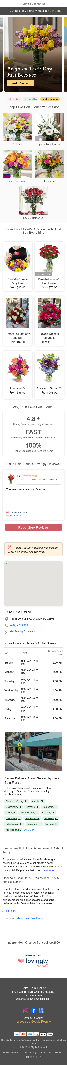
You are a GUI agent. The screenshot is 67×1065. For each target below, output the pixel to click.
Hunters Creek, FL (29, 812)
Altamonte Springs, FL (17, 801)
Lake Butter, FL (32, 818)
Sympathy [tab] (31, 99)
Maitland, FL (51, 823)
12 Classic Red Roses (26, 479)
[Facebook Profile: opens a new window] (33, 1010)
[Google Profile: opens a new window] (41, 1010)
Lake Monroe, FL (14, 823)
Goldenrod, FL (50, 806)
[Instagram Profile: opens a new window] (25, 1010)
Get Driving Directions (22, 631)
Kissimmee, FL (13, 818)
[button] (59, 1056)
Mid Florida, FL (13, 829)
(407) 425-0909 (19, 625)
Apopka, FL (37, 801)
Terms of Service (10, 1052)
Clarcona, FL (32, 806)
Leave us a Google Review (33, 1021)
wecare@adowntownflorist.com (33, 998)
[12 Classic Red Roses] (10, 479)
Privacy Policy (29, 1052)
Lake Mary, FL (51, 818)
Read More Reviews (33, 527)
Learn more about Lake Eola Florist (23, 918)
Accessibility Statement (52, 1052)
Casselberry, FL (13, 806)
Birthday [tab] (14, 99)
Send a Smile (18, 83)
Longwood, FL (34, 823)
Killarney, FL (48, 812)
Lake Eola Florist (33, 3)
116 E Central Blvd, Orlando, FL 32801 (34, 991)
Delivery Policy (33, 1057)
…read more (47, 870)
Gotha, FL (11, 812)
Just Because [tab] (50, 99)
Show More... (30, 829)
